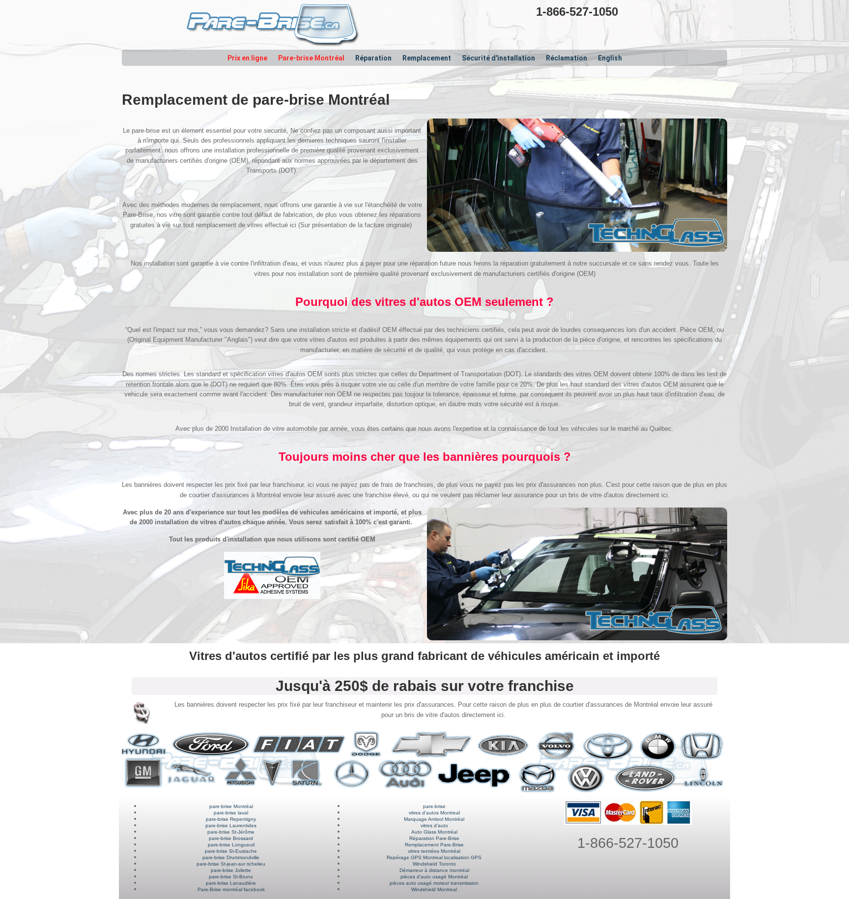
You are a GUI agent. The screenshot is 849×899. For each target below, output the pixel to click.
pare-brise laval (231, 812)
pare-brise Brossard (231, 838)
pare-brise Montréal (231, 806)
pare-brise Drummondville (230, 857)
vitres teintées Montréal (434, 851)
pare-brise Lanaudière (231, 883)
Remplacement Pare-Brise (434, 844)
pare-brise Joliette (231, 870)
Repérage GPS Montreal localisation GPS (434, 857)
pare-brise (434, 806)
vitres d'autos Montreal (434, 812)
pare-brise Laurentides (230, 825)
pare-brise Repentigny (231, 819)
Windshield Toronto (434, 864)
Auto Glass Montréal (434, 832)
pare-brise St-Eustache (231, 851)
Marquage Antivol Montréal (434, 819)
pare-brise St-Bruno (231, 876)
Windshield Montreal (434, 889)
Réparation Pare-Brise (434, 838)
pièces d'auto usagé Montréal (434, 876)
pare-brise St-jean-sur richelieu (231, 864)
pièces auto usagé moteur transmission (434, 883)
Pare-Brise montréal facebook (231, 889)
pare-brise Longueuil (231, 844)
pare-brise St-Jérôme (231, 832)
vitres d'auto (434, 825)
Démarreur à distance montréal (434, 870)
